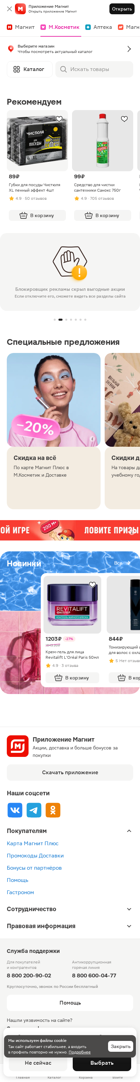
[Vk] (15, 810)
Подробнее (80, 1052)
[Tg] (34, 810)
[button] (70, 50)
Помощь (17, 880)
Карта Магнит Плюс (32, 843)
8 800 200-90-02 (29, 975)
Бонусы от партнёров (34, 868)
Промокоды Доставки (35, 855)
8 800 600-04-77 (94, 975)
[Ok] (53, 810)
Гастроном (20, 892)
